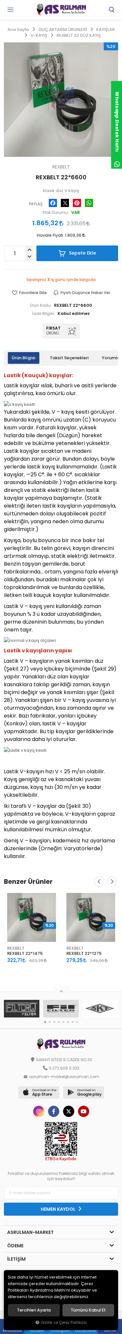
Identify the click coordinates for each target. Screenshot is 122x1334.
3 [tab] (54, 1022)
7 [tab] (72, 1022)
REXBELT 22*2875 (84, 953)
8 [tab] (77, 1022)
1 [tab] (45, 1022)
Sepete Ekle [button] (82, 253)
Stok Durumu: (55, 213)
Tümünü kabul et (88, 1310)
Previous (99, 881)
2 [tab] (49, 1022)
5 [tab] (63, 1022)
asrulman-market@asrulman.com (64, 1077)
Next (112, 881)
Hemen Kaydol (58, 1209)
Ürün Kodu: (40, 305)
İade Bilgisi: (43, 314)
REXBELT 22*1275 (24, 953)
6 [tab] (68, 1022)
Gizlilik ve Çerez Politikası (64, 1323)
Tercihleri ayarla (34, 1310)
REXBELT (15, 948)
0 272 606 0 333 (64, 1068)
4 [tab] (59, 1022)
